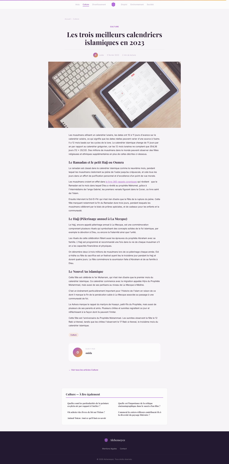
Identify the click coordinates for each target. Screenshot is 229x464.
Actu (77, 4)
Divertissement (99, 4)
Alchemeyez (117, 440)
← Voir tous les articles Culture (83, 370)
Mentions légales (109, 448)
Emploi (124, 4)
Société (150, 4)
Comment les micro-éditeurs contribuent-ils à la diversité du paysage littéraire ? (139, 413)
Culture (86, 4)
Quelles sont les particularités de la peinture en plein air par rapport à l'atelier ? (88, 404)
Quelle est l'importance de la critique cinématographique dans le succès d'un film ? (139, 404)
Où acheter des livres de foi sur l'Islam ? (86, 412)
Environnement (137, 4)
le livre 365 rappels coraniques (121, 181)
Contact (123, 448)
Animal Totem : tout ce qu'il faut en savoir (86, 418)
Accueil (68, 19)
